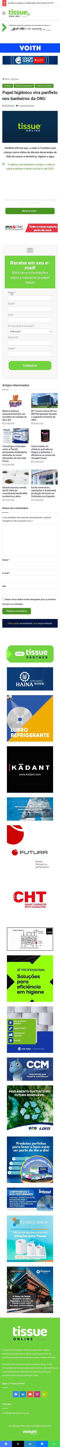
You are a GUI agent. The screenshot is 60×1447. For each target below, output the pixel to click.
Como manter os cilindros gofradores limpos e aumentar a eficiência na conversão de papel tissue (43, 452)
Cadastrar (30, 365)
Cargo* (11, 348)
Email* (11, 303)
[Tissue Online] (19, 13)
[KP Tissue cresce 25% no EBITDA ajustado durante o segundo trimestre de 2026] (44, 400)
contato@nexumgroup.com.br (15, 1413)
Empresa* (13, 337)
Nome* (11, 292)
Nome (6, 560)
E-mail (6, 573)
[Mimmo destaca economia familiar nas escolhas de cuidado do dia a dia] (15, 400)
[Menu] (3, 14)
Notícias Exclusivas (23, 86)
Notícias (14, 79)
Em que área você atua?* (21, 326)
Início (6, 79)
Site (4, 586)
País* (11, 314)
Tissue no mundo (44, 86)
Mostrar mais (29, 211)
